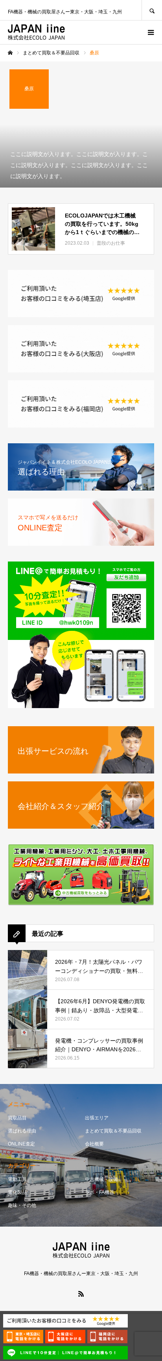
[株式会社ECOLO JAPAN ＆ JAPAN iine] (36, 32)
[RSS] (81, 1294)
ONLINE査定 (21, 1144)
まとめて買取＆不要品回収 (113, 1131)
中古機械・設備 (101, 1179)
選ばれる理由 (22, 1131)
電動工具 (17, 1179)
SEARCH (152, 10)
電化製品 (17, 1192)
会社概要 (94, 1144)
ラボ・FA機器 (99, 1192)
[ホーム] (10, 53)
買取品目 (17, 1118)
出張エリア (97, 1118)
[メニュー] (150, 32)
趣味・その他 (22, 1205)
